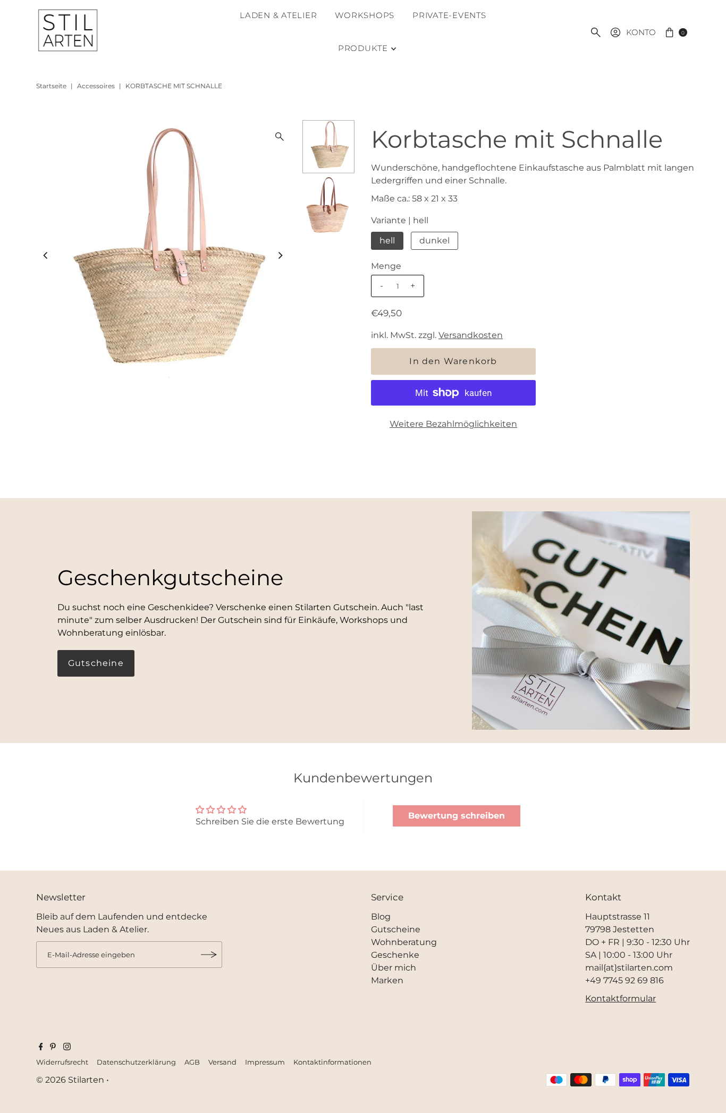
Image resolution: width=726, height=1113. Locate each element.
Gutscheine (96, 663)
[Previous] (46, 255)
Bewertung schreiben (456, 816)
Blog (381, 917)
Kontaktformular (620, 998)
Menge (386, 266)
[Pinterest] (53, 1048)
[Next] (279, 255)
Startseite (51, 86)
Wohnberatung (404, 942)
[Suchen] (596, 32)
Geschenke (395, 955)
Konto (641, 32)
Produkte (363, 48)
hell (387, 240)
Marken (387, 980)
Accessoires (96, 86)
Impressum (265, 1062)
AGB (192, 1062)
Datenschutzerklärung (136, 1062)
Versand (222, 1062)
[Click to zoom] (279, 136)
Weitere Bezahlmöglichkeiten (453, 424)
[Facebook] (41, 1048)
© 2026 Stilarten (71, 1080)
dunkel (434, 240)
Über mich (393, 968)
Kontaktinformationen (332, 1062)
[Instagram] (67, 1048)
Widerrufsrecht (62, 1062)
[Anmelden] (209, 954)
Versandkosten (470, 335)
